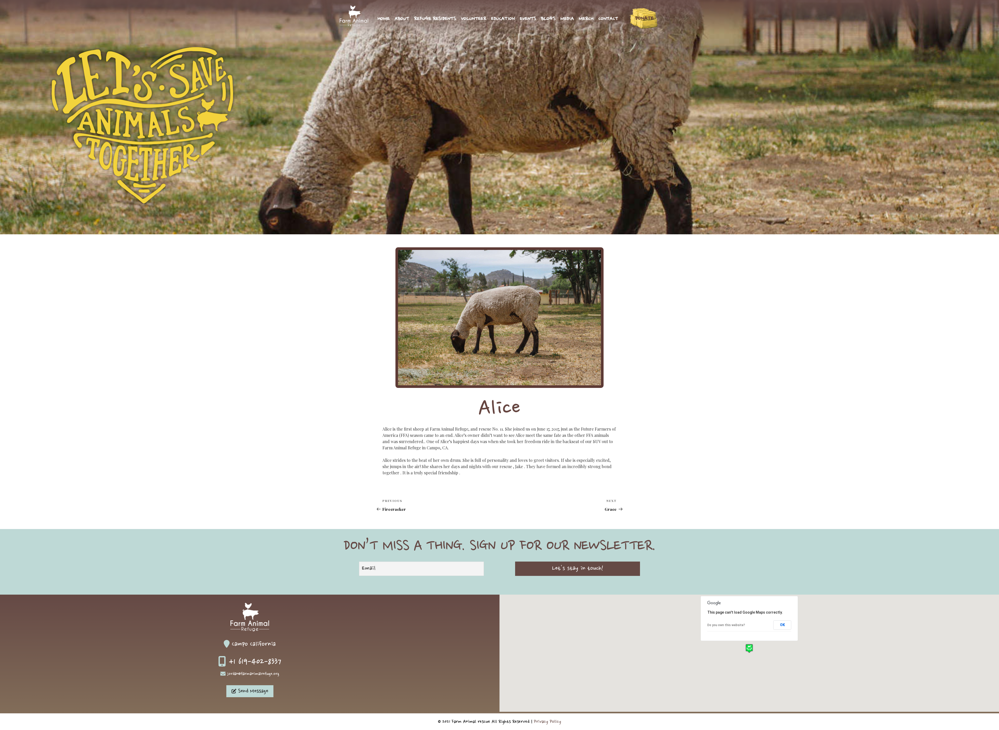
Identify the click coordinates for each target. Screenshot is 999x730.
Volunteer (473, 19)
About (402, 19)
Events (528, 19)
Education (503, 19)
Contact (608, 19)
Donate (644, 18)
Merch (586, 19)
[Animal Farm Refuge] (354, 25)
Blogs (548, 19)
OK (782, 625)
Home (383, 19)
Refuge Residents (435, 19)
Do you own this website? (726, 625)
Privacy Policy (547, 722)
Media (567, 19)
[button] (749, 648)
